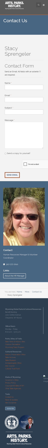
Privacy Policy (10, 383)
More (27, 292)
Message (10, 120)
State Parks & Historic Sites (15, 342)
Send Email (12, 175)
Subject (9, 108)
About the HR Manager (14, 276)
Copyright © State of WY (14, 386)
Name (8, 83)
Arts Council (9, 366)
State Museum (10, 360)
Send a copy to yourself (18, 153)
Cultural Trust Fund (12, 369)
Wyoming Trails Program (14, 347)
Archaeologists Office (13, 363)
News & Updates (11, 400)
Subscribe (10, 408)
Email (8, 95)
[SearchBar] (38, 4)
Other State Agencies (13, 388)
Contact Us (37, 292)
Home (19, 292)
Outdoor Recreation (12, 344)
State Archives (10, 357)
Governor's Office (11, 380)
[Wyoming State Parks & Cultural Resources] (14, 6)
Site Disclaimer (10, 403)
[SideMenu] (43, 4)
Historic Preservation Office (15, 355)
